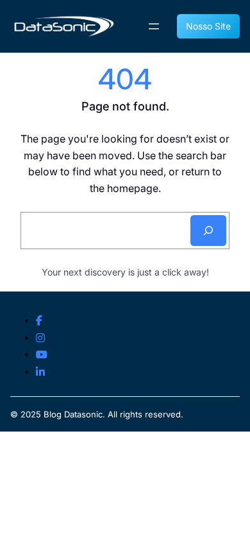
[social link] (39, 321)
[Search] (208, 230)
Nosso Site (208, 26)
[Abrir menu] (154, 26)
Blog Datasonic (73, 414)
